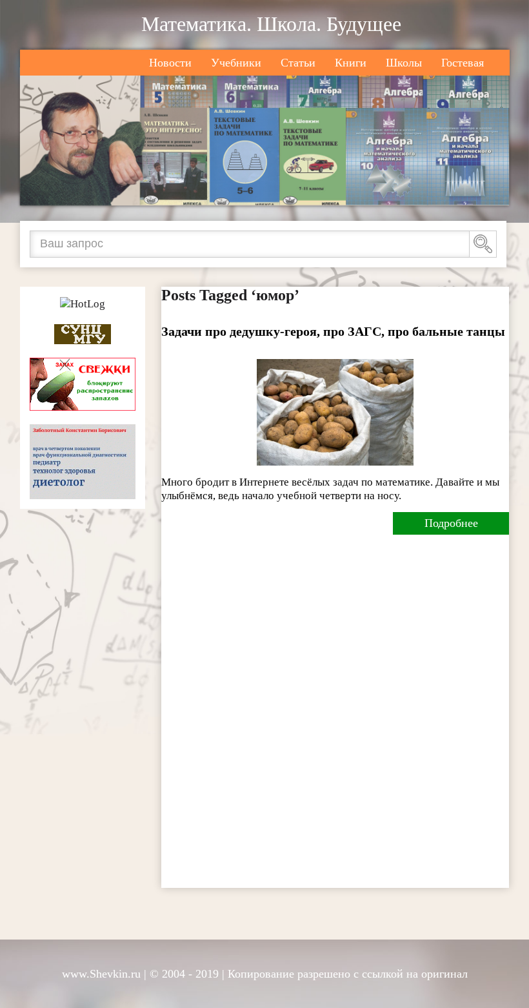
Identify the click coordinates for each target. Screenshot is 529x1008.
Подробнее (451, 523)
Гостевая (462, 62)
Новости (170, 62)
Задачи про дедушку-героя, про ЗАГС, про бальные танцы (333, 331)
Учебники (236, 62)
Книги (350, 62)
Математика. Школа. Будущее (271, 24)
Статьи (298, 62)
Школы (404, 62)
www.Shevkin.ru (101, 973)
